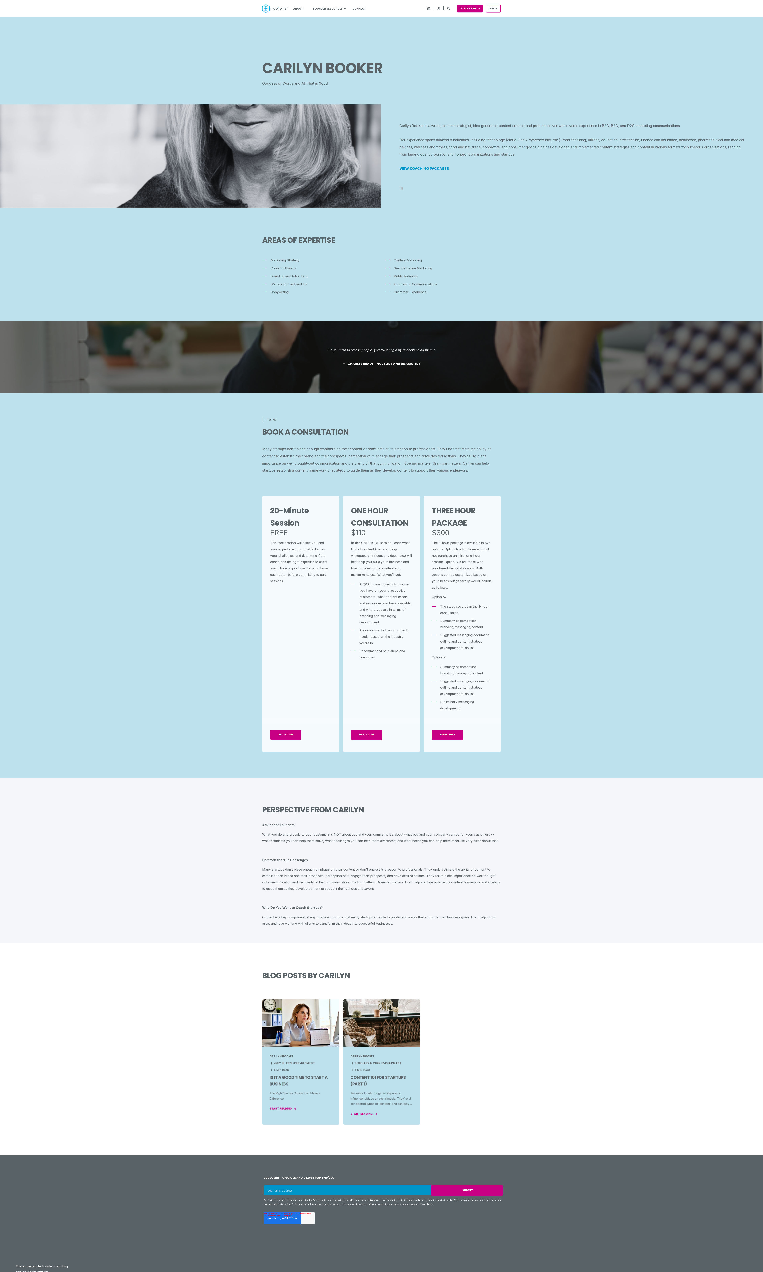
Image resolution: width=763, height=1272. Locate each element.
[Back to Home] (275, 8)
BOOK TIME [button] (285, 734)
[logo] (138, 1218)
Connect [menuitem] (359, 8)
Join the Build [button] (470, 8)
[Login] (439, 8)
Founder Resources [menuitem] (328, 8)
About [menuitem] (298, 8)
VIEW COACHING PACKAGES (424, 169)
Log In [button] (493, 8)
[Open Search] (449, 8)
